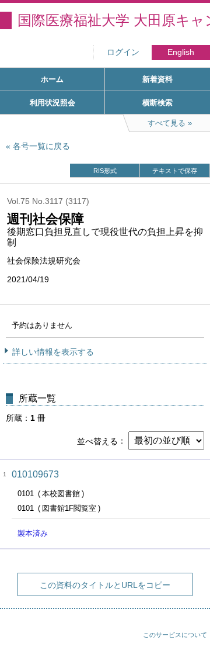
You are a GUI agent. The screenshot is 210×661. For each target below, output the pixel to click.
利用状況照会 (52, 102)
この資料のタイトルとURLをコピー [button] (105, 585)
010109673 (35, 474)
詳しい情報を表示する (53, 352)
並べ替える (97, 440)
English (180, 52)
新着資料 (157, 79)
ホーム (52, 79)
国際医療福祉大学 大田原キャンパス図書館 (114, 20)
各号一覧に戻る (41, 146)
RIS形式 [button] (105, 170)
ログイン (123, 52)
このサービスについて (175, 634)
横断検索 (157, 102)
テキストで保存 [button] (174, 170)
